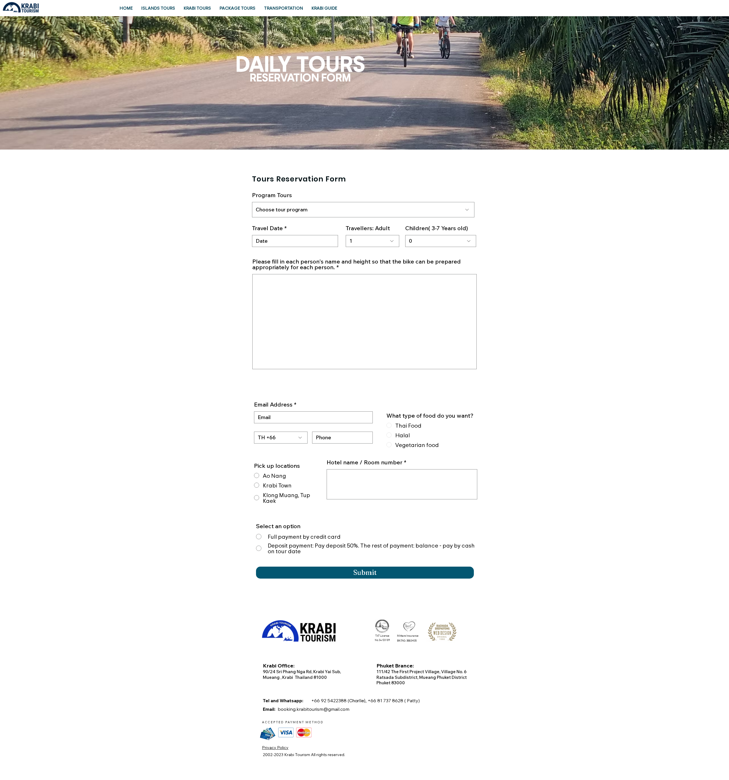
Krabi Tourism (297, 754)
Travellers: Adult (368, 228)
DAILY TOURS (300, 63)
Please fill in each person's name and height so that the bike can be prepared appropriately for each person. (356, 264)
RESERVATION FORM (300, 77)
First (404, 671)
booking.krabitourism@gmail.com (313, 709)
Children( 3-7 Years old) (436, 228)
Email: (269, 709)
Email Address (273, 404)
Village (432, 671)
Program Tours (272, 195)
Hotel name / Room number (364, 462)
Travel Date (267, 228)
